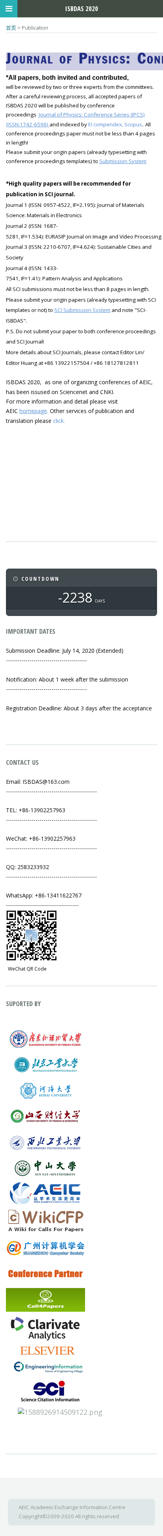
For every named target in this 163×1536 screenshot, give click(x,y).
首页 (11, 27)
